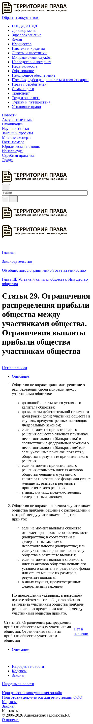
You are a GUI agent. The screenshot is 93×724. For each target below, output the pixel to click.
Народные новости (28, 666)
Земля (17, 39)
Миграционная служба (31, 57)
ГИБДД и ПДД (24, 26)
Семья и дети (23, 89)
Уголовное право (26, 106)
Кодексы (19, 671)
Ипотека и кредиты (28, 48)
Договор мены (24, 30)
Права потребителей (29, 84)
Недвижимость (24, 66)
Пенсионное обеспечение (33, 75)
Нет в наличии (14, 368)
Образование (23, 71)
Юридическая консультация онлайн (32, 693)
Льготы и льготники (29, 53)
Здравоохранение (26, 35)
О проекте (10, 720)
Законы (18, 675)
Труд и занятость (26, 98)
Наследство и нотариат (31, 62)
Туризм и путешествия (31, 102)
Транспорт (21, 93)
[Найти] (13, 199)
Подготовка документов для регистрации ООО (42, 697)
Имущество (21, 44)
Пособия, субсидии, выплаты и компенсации (50, 80)
